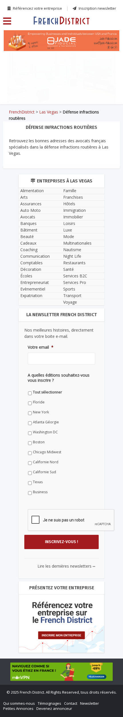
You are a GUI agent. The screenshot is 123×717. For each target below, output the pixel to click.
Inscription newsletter (97, 8)
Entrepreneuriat (34, 282)
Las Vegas (48, 112)
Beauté (27, 236)
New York (41, 412)
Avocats (27, 217)
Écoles (26, 276)
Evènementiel (32, 289)
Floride (39, 402)
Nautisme (72, 249)
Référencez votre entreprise (37, 8)
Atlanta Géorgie (46, 422)
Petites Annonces (18, 708)
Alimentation (32, 190)
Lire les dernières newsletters (66, 566)
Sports (69, 289)
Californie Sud (44, 472)
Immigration (74, 210)
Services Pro (74, 282)
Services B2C (75, 276)
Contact (70, 703)
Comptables (31, 262)
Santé (68, 269)
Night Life (72, 256)
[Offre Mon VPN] (61, 672)
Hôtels (69, 203)
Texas (38, 482)
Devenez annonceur (54, 708)
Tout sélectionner (47, 392)
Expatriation (31, 295)
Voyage (70, 302)
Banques (28, 223)
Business (40, 491)
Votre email (40, 347)
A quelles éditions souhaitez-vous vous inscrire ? (59, 378)
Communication (35, 256)
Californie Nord (45, 462)
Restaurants (74, 262)
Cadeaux (28, 243)
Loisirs (69, 223)
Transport (72, 295)
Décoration (30, 269)
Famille (69, 190)
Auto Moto (30, 210)
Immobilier (73, 217)
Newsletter (89, 703)
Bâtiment (28, 230)
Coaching (28, 249)
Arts (24, 197)
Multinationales (77, 243)
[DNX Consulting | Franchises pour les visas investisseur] (61, 67)
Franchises (73, 197)
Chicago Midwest (47, 452)
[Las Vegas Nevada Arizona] (61, 20)
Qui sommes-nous (19, 703)
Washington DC (45, 432)
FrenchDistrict (22, 112)
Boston (39, 442)
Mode (68, 236)
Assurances (30, 203)
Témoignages (49, 703)
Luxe (67, 230)
